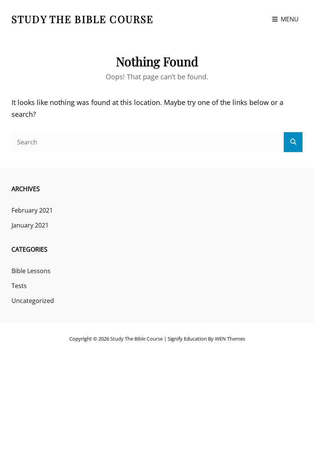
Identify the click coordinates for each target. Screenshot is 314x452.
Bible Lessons (31, 271)
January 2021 (30, 225)
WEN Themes (230, 338)
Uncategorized (32, 300)
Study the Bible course (82, 19)
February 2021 (32, 210)
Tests (19, 286)
